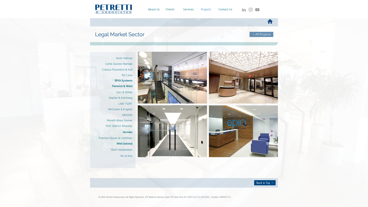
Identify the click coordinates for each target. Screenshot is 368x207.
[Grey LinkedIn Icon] (243, 9)
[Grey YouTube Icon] (257, 9)
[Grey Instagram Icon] (250, 9)
